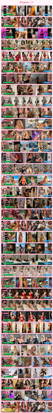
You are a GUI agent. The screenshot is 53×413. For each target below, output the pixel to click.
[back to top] (50, 410)
